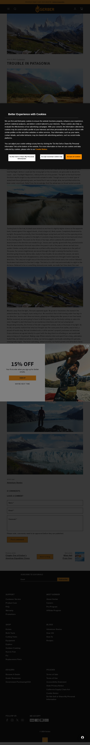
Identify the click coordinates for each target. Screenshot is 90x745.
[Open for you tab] (82, 737)
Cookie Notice (41, 149)
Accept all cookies (74, 157)
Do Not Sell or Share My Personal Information (22, 158)
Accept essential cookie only (51, 157)
